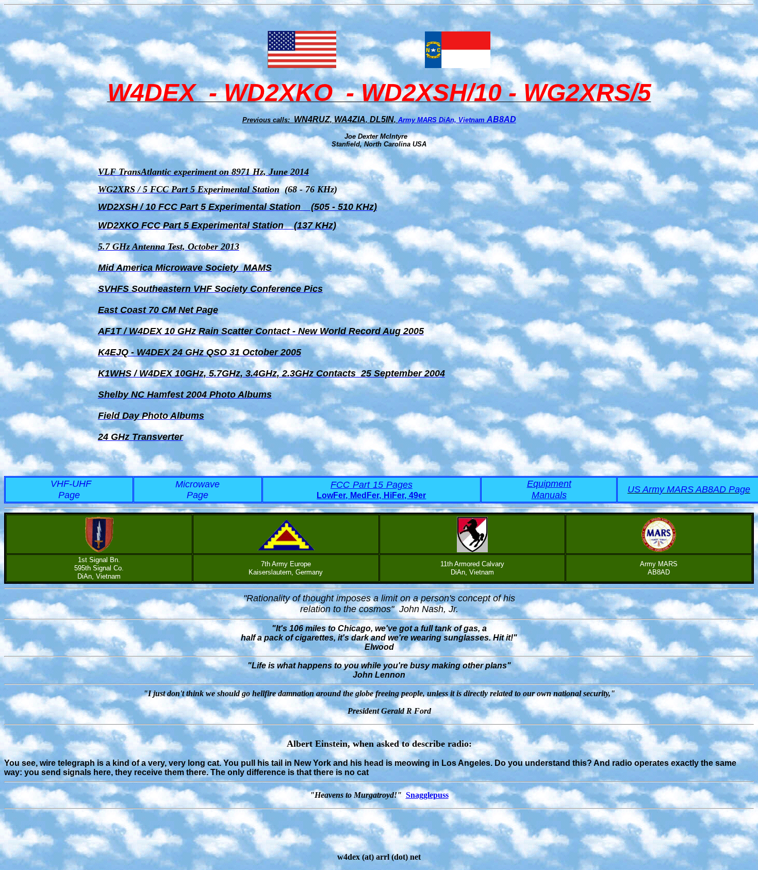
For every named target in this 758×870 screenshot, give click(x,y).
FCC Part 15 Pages (372, 485)
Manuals (549, 495)
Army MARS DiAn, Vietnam (442, 120)
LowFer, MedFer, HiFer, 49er (371, 495)
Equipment (549, 484)
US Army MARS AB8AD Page (689, 489)
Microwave (197, 484)
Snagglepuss (427, 795)
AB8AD (501, 119)
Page (197, 495)
